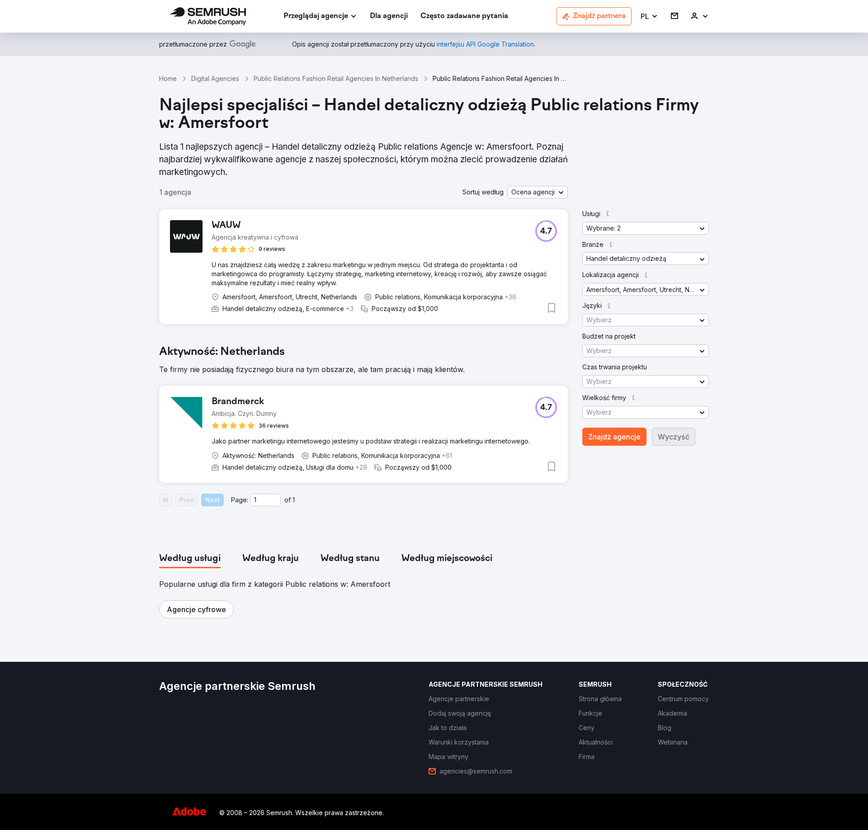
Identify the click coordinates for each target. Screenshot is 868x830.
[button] (649, 16)
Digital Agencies (215, 78)
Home (168, 78)
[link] (389, 16)
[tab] (190, 559)
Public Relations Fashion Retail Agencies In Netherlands (336, 78)
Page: (239, 500)
